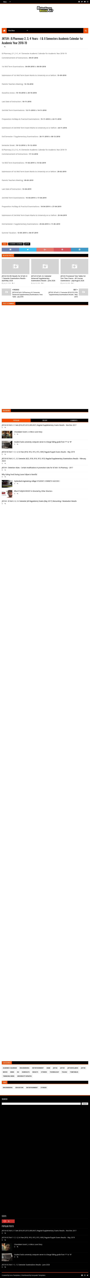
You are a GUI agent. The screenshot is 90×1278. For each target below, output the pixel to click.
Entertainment (38, 1068)
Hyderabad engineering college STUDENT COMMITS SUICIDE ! (37, 481)
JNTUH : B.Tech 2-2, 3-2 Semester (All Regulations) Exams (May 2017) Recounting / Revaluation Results (39, 501)
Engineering (24, 1068)
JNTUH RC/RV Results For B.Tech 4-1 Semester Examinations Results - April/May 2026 (15, 278)
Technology (54, 1072)
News (12, 1072)
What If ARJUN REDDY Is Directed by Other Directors (33, 491)
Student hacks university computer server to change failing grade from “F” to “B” (43, 442)
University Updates (24, 1076)
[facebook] (79, 1)
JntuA (55, 1068)
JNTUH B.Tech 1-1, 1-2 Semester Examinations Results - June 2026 (26, 1265)
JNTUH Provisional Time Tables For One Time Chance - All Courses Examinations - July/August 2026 (73, 278)
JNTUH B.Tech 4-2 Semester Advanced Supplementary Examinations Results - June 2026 (43, 278)
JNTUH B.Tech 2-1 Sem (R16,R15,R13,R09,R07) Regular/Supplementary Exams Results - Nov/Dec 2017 (39, 425)
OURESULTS (26, 1072)
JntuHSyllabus (73, 1068)
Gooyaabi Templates (38, 1275)
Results (35, 1072)
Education (19, 1087)
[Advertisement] (45, 20)
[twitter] (82, 1)
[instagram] (87, 1)
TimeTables (74, 1072)
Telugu (64, 1072)
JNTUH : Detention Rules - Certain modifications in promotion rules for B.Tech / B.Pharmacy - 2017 (37, 468)
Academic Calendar (15, 244)
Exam (48, 1068)
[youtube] (85, 1)
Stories (44, 1072)
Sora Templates (14, 1275)
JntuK (83, 1068)
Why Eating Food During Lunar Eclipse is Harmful (19, 474)
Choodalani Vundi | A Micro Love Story (28, 432)
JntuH (27, 244)
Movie (5, 1072)
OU (18, 1072)
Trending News (8, 1076)
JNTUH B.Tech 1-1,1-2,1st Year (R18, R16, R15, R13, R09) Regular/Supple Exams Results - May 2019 (38, 452)
